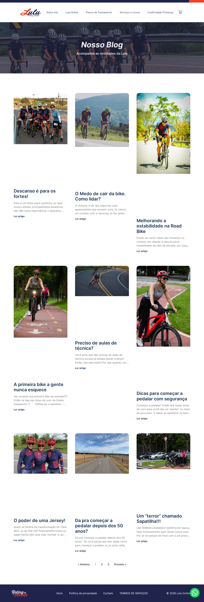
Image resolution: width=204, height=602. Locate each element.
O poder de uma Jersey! (39, 520)
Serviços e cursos (130, 12)
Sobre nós (52, 12)
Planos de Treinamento (99, 12)
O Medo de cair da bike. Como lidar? (100, 196)
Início (59, 593)
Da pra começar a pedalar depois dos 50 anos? (99, 526)
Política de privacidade (83, 593)
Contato (108, 593)
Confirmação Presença (160, 12)
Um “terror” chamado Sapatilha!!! (159, 518)
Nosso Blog (102, 44)
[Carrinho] (180, 12)
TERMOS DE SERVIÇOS (134, 593)
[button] (195, 593)
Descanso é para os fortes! (35, 193)
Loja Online (72, 12)
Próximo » (120, 564)
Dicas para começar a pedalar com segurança (162, 396)
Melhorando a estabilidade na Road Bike (159, 226)
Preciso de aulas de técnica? (96, 345)
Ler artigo (19, 216)
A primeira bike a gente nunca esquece (38, 387)
